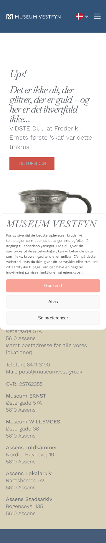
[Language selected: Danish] (81, 16)
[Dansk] (81, 16)
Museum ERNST (26, 396)
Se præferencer (53, 317)
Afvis (53, 301)
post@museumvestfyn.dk (50, 371)
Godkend (53, 285)
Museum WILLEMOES (33, 421)
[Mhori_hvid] (33, 16)
